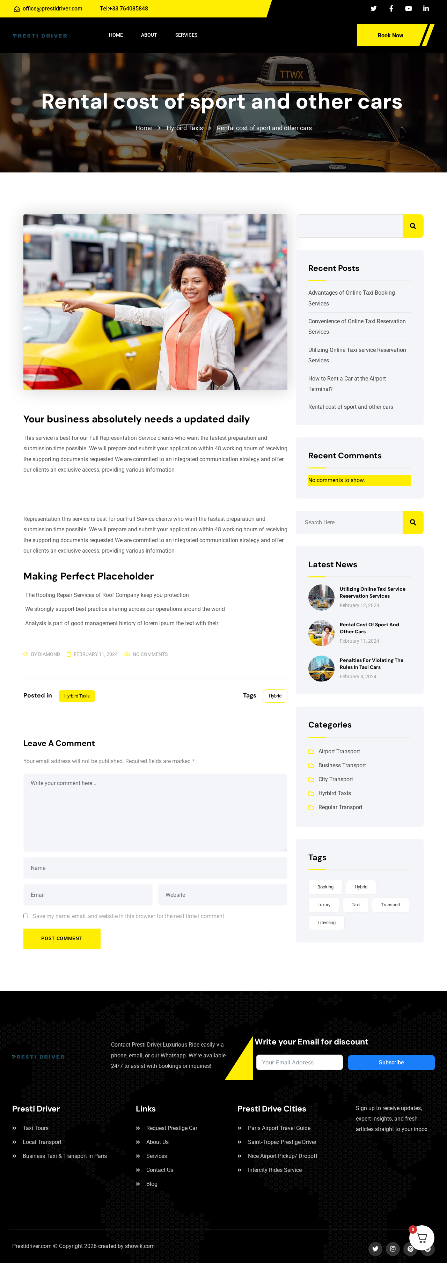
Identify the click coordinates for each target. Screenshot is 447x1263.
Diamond (49, 654)
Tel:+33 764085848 (123, 8)
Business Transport (342, 765)
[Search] (341, 34)
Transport (390, 904)
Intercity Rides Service (275, 1170)
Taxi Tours (36, 1128)
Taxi (356, 904)
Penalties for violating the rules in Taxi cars (371, 663)
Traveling (326, 922)
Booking (325, 886)
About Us (157, 1142)
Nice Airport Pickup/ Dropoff (283, 1156)
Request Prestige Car (171, 1128)
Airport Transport (339, 751)
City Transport (335, 779)
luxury (323, 904)
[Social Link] (374, 9)
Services (156, 1156)
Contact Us (159, 1170)
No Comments (150, 654)
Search (413, 226)
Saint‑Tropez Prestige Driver (282, 1142)
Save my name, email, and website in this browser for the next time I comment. (129, 916)
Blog (151, 1184)
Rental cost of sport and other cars (350, 407)
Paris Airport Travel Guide (279, 1128)
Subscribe (391, 1062)
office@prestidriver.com (52, 8)
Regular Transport (340, 807)
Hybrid (275, 696)
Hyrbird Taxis (77, 696)
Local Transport (42, 1142)
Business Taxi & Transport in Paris (65, 1156)
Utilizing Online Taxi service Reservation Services (372, 592)
